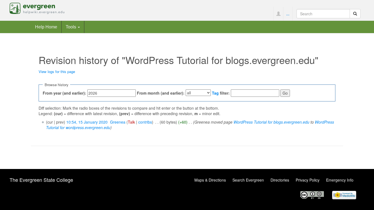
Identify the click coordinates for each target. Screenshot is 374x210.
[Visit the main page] (37, 7)
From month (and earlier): (161, 93)
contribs (145, 122)
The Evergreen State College (41, 179)
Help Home (46, 26)
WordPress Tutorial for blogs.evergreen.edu (271, 122)
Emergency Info (339, 180)
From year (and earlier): (64, 93)
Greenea (117, 122)
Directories (280, 180)
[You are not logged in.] (278, 14)
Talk (131, 122)
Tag (215, 93)
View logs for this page (57, 71)
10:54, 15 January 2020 (87, 122)
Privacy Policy (308, 180)
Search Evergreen (248, 180)
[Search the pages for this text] (355, 13)
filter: (221, 93)
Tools (71, 26)
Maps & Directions (210, 180)
